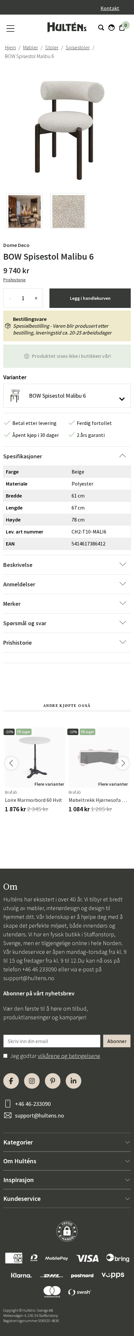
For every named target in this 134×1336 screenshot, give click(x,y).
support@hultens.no (28, 978)
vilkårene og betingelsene (69, 1056)
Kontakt (109, 8)
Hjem (10, 47)
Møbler (30, 47)
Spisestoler (78, 47)
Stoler (52, 47)
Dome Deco (16, 245)
